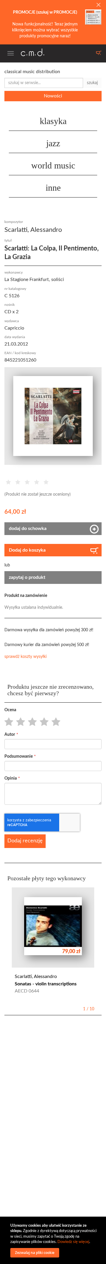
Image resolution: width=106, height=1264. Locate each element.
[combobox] (43, 83)
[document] (53, 1240)
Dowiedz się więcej (73, 1242)
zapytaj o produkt (27, 577)
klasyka (53, 121)
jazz (53, 143)
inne (53, 187)
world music (53, 165)
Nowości (53, 96)
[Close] (98, 5)
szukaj (92, 83)
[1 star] (7, 722)
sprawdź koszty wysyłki (25, 657)
